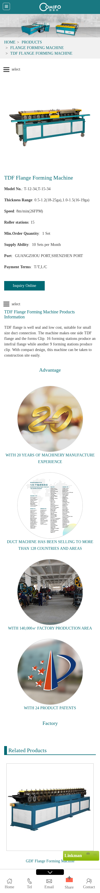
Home (10, 42)
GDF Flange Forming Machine (50, 861)
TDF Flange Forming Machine (41, 53)
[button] (69, 880)
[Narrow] (87, 853)
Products (32, 42)
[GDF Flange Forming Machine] (50, 807)
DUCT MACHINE (22, 542)
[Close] (94, 853)
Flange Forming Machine (37, 48)
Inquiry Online (24, 286)
